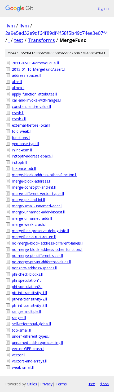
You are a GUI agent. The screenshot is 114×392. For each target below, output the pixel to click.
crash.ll (18, 112)
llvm (10, 25)
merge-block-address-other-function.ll (44, 174)
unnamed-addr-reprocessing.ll (37, 342)
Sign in (103, 8)
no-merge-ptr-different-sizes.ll (37, 255)
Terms (61, 383)
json (104, 383)
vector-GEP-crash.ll (28, 348)
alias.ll (17, 81)
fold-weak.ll (21, 131)
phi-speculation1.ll (27, 280)
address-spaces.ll (26, 75)
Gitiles (32, 383)
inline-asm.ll (22, 149)
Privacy (46, 383)
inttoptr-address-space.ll (32, 156)
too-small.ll (21, 330)
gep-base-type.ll (25, 143)
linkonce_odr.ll (24, 168)
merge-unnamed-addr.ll (32, 218)
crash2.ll (19, 118)
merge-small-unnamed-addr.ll (37, 205)
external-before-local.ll (31, 125)
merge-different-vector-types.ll (38, 193)
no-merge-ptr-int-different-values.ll (41, 261)
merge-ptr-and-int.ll (28, 199)
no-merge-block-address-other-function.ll (47, 249)
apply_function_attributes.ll (34, 94)
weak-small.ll (23, 367)
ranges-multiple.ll (26, 311)
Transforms (41, 40)
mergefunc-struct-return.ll (34, 236)
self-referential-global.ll (31, 323)
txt (92, 383)
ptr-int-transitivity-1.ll (29, 292)
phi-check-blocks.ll (27, 274)
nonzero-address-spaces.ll (34, 267)
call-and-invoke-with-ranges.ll (37, 100)
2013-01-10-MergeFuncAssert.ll (38, 69)
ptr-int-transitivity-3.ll (29, 305)
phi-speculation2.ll (27, 286)
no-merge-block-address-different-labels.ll (47, 243)
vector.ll (18, 354)
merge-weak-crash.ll (29, 224)
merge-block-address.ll (31, 181)
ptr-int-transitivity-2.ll (29, 299)
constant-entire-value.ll (31, 106)
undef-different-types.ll (31, 336)
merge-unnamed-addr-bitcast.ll (38, 211)
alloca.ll (18, 87)
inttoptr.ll (19, 162)
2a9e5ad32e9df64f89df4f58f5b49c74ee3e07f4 (56, 33)
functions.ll (21, 137)
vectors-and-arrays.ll (29, 361)
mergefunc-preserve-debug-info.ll (40, 230)
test (18, 40)
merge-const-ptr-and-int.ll (34, 187)
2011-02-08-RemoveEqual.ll (35, 62)
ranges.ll (19, 317)
